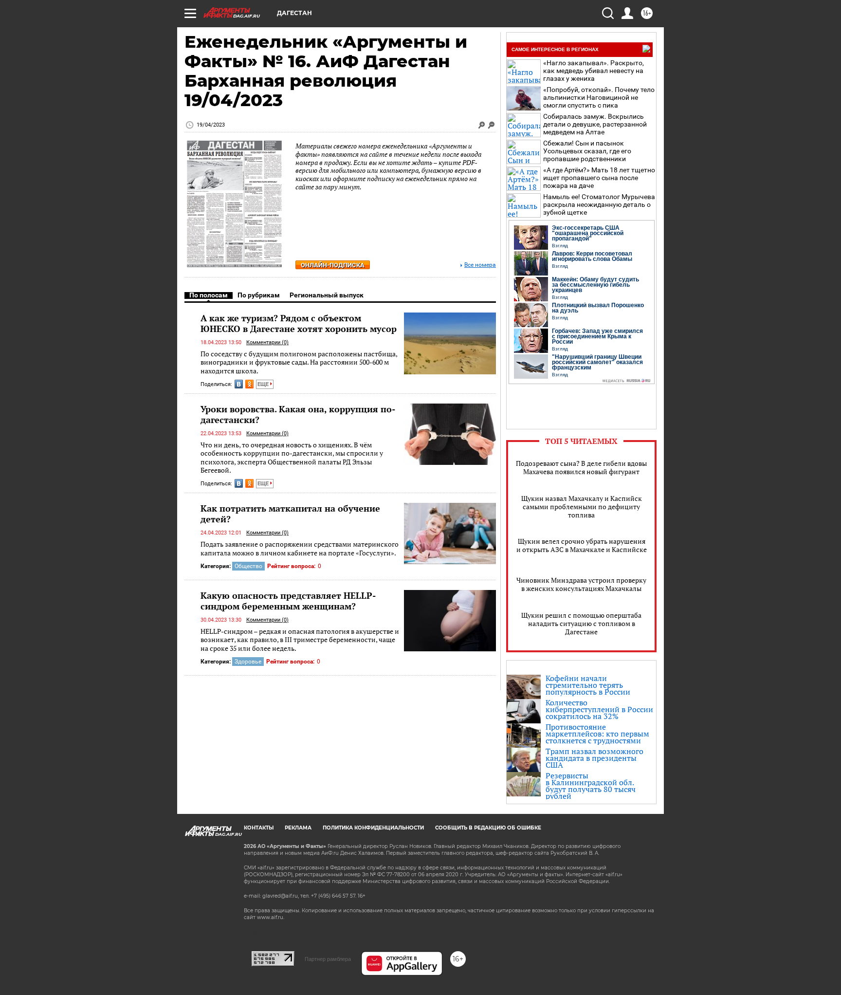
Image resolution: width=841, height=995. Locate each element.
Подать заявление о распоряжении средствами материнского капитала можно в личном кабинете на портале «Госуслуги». (300, 548)
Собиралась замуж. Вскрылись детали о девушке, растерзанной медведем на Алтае (595, 124)
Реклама (298, 828)
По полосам (208, 295)
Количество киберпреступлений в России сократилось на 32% (599, 709)
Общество (248, 566)
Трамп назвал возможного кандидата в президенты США (594, 758)
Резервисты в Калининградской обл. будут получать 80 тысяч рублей (591, 785)
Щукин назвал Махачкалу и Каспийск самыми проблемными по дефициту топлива (581, 506)
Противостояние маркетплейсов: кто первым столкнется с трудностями (597, 733)
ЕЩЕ (263, 384)
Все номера (480, 265)
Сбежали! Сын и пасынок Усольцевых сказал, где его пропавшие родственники (587, 151)
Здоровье (248, 661)
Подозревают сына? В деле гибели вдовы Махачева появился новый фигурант (581, 467)
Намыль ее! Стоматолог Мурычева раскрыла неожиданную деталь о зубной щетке (599, 204)
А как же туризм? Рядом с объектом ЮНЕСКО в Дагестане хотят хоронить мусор (299, 323)
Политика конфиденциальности (373, 828)
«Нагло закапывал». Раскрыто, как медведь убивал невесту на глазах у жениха (593, 70)
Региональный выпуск (327, 295)
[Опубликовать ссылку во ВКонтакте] (239, 384)
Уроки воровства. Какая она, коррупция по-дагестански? (298, 414)
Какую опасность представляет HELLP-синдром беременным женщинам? (288, 601)
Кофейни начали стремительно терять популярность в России (588, 685)
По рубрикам (259, 295)
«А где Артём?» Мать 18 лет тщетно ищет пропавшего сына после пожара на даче (599, 177)
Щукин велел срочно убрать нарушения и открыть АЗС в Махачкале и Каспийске (581, 545)
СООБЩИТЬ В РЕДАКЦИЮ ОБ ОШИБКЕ (488, 828)
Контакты (259, 828)
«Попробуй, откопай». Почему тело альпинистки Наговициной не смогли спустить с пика (599, 97)
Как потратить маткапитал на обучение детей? (290, 513)
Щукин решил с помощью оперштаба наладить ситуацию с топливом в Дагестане (581, 623)
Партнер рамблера (328, 959)
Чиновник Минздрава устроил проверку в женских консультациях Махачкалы (581, 584)
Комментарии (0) (267, 342)
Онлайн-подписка (333, 265)
